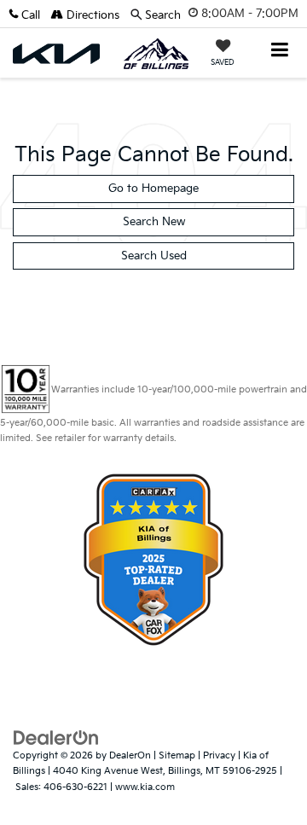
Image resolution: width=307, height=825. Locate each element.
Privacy (219, 755)
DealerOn (130, 755)
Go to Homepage (153, 188)
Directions (91, 15)
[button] (30, 15)
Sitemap (177, 755)
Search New (154, 222)
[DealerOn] (56, 737)
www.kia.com (145, 787)
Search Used (154, 256)
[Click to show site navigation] (280, 52)
